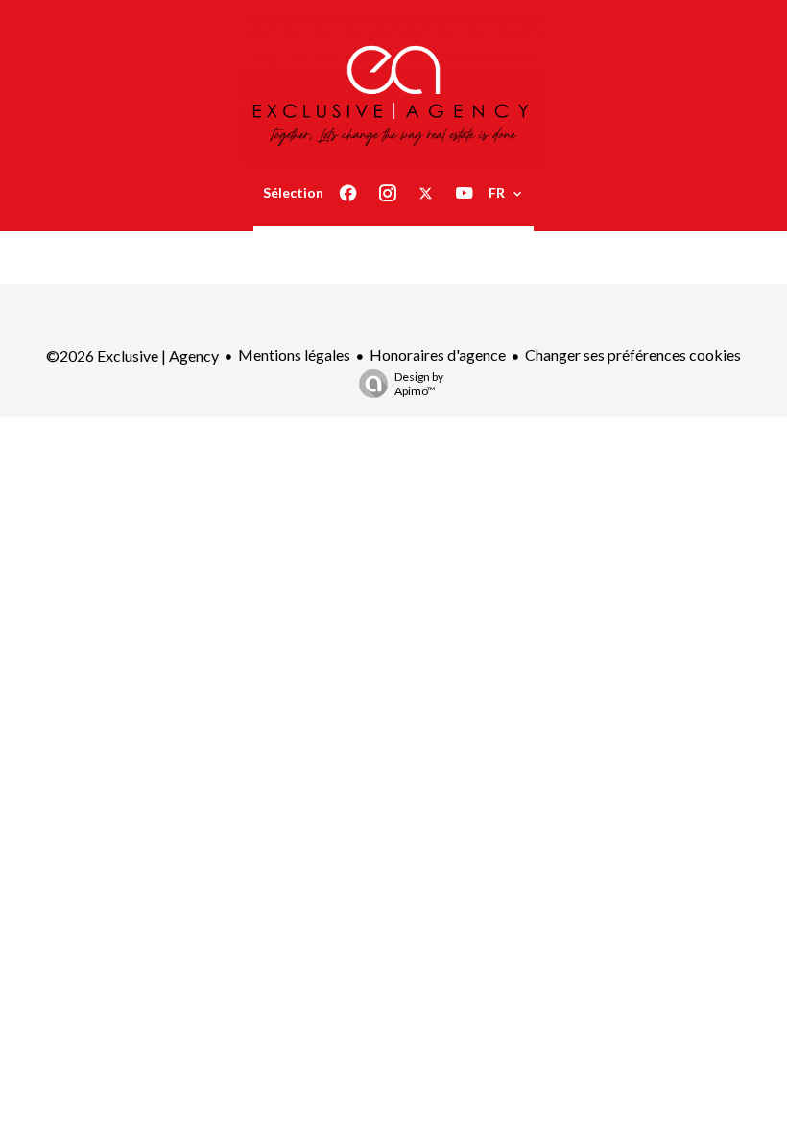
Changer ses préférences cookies (633, 354)
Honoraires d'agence (438, 354)
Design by (418, 383)
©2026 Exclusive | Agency (132, 355)
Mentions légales (294, 354)
